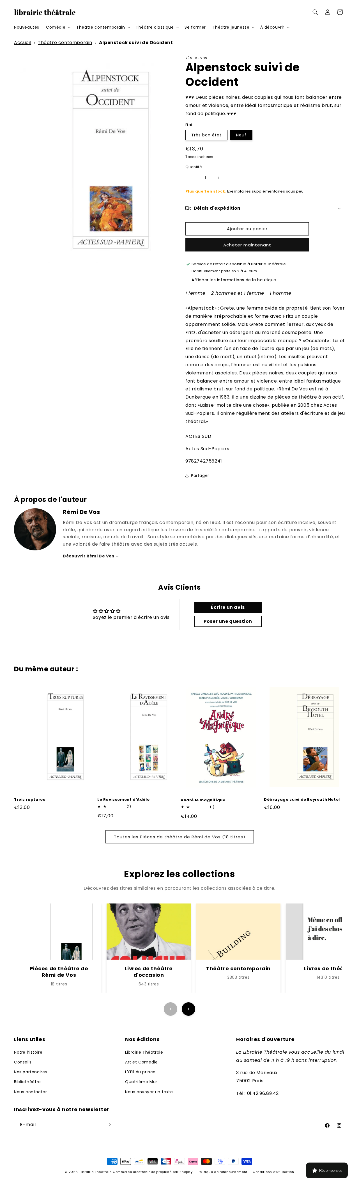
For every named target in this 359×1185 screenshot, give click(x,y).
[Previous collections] (170, 1009)
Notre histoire (28, 1052)
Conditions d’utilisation (273, 1172)
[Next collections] (188, 1009)
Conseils (23, 1062)
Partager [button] (200, 475)
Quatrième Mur (141, 1082)
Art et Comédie (141, 1062)
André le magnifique (203, 800)
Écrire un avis (228, 607)
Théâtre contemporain (65, 42)
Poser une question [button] (228, 621)
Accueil (22, 42)
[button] (58, 27)
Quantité (193, 167)
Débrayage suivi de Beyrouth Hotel (302, 799)
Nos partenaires (30, 1072)
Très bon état (209, 136)
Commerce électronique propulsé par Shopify (152, 1172)
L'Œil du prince (140, 1072)
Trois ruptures (29, 799)
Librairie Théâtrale (144, 1052)
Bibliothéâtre (27, 1082)
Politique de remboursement (222, 1172)
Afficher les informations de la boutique (234, 280)
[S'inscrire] (108, 1124)
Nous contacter (30, 1092)
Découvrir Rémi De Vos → (91, 556)
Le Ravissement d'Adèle (123, 799)
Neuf (241, 135)
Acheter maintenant (247, 245)
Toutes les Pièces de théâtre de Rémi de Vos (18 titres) (179, 837)
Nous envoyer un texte (149, 1092)
